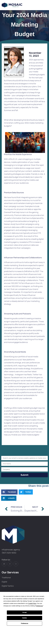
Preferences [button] (39, 606)
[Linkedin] (4, 563)
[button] (9, 492)
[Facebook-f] (10, 563)
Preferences (24, 623)
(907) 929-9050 (9, 552)
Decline (24, 618)
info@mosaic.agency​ (11, 549)
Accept (24, 612)
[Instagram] (15, 563)
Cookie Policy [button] (32, 603)
